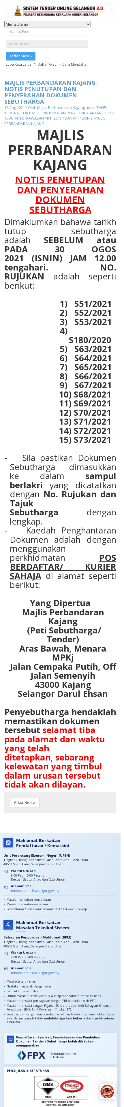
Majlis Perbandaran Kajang (61, 107)
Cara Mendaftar (75, 64)
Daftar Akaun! (48, 64)
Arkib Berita (24, 802)
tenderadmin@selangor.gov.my (35, 890)
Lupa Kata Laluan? (20, 64)
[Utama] (60, 10)
